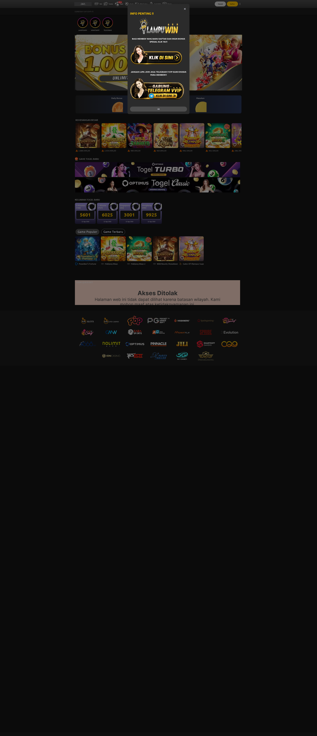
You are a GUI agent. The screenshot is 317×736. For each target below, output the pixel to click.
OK (158, 109)
